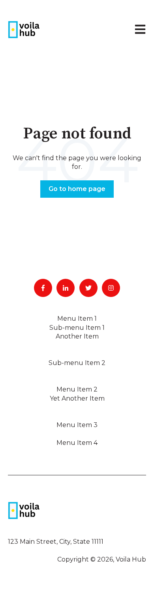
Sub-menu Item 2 (77, 363)
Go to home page (77, 189)
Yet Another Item (77, 398)
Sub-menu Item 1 (77, 327)
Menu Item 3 (77, 425)
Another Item (77, 336)
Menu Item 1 (77, 318)
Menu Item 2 (77, 389)
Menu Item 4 (77, 442)
